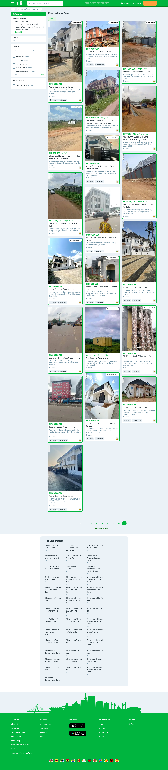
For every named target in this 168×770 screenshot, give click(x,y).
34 (119, 523)
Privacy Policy (16, 736)
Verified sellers (24, 85)
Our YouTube (103, 732)
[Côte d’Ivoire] (84, 760)
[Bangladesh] (89, 760)
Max (32, 50)
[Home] (19, 3)
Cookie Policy (16, 749)
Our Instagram (104, 728)
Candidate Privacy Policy (20, 745)
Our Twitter (103, 736)
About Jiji (14, 724)
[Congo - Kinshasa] (100, 760)
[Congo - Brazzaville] (106, 760)
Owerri (51, 19)
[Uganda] (56, 760)
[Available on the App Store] (77, 726)
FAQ (41, 736)
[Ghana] (67, 760)
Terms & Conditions (18, 732)
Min (15, 50)
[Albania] (111, 760)
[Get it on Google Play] (77, 734)
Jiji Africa (131, 724)
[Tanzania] (62, 760)
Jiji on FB (102, 724)
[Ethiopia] (73, 760)
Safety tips (44, 728)
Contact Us (44, 732)
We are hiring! (16, 728)
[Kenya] (51, 760)
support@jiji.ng (45, 724)
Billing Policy (15, 741)
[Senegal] (78, 760)
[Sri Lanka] (95, 760)
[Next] (124, 523)
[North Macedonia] (117, 760)
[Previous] (80, 523)
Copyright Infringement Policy (21, 753)
